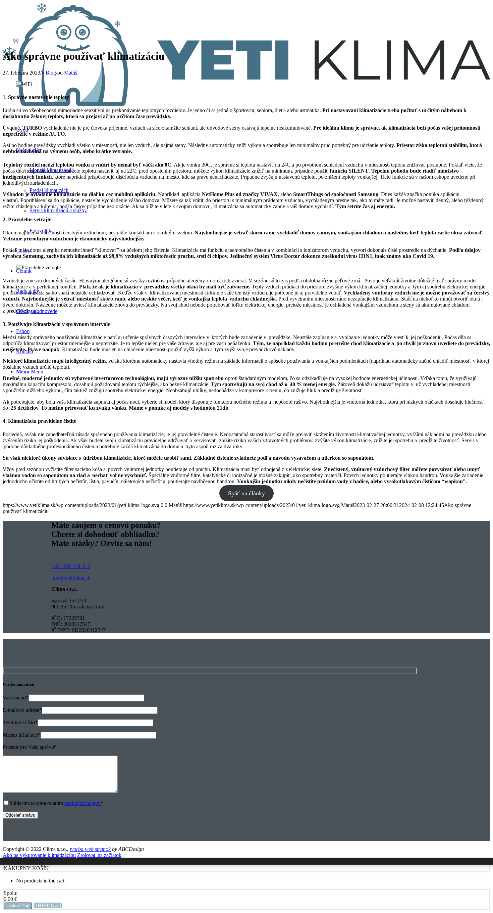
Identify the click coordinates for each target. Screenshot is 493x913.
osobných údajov (82, 803)
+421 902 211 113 (70, 566)
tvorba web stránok (90, 849)
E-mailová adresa (22, 710)
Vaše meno (16, 697)
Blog (51, 73)
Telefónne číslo (20, 722)
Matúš (70, 73)
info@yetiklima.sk (70, 578)
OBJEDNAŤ (48, 905)
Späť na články (246, 493)
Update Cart (18, 905)
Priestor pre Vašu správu (30, 747)
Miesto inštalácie (22, 735)
